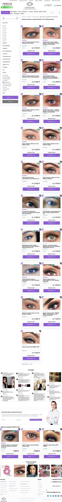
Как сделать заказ (41, 494)
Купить (9, 456)
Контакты (24, 11)
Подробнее (30, 53)
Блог (12, 13)
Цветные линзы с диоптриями (24, 484)
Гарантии (31, 0)
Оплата (22, 13)
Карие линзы (3, 487)
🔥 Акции (30, 11)
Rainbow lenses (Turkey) (12, 486)
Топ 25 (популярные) (25, 481)
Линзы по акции (24, 492)
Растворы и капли (25, 490)
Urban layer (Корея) (13, 488)
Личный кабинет (41, 491)
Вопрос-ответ (42, 11)
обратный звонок (56, 485)
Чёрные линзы (3, 489)
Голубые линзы (3, 485)
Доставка (16, 13)
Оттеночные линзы (25, 486)
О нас (19, 11)
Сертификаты (47, 0)
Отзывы (36, 11)
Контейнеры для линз (25, 488)
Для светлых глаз (3, 494)
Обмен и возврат (38, 0)
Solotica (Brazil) (12, 483)
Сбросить (11, 101)
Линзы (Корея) (12, 490)
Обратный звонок (7, 4)
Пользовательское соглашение (26, 500)
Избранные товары (56, 0)
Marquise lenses (12, 481)
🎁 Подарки (14, 11)
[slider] (3, 18)
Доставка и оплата (23, 0)
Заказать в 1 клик (31, 50)
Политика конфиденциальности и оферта (26, 498)
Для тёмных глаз (4, 491)
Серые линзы (3, 481)
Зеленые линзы (3, 483)
